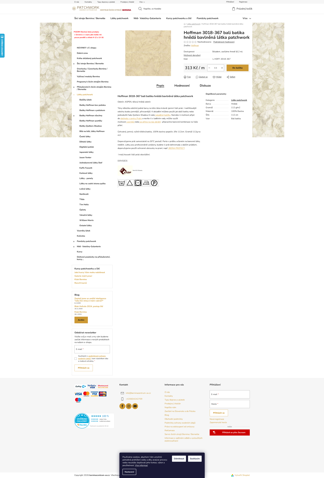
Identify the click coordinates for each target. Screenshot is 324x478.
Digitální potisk (86, 147)
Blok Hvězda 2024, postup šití (88, 306)
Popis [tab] (160, 86)
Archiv (81, 320)
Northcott (83, 194)
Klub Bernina (80, 279)
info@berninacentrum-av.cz (138, 393)
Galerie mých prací (83, 276)
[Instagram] (129, 406)
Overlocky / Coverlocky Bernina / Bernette (92, 70)
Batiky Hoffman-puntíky (90, 120)
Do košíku (237, 67)
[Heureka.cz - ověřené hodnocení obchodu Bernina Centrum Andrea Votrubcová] (94, 420)
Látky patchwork (85, 94)
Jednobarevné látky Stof (90, 162)
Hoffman (195, 45)
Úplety (82, 209)
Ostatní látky (85, 225)
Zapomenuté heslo (218, 422)
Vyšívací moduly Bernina (88, 76)
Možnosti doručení (192, 55)
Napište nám (170, 407)
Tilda (81, 199)
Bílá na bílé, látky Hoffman (92, 131)
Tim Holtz (84, 204)
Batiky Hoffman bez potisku (92, 105)
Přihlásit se (83, 368)
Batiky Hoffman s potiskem (92, 110)
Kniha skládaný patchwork (89, 58)
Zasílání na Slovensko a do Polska (180, 411)
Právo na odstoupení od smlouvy (179, 426)
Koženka (81, 236)
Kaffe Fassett (85, 168)
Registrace (243, 2)
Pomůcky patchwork (86, 241)
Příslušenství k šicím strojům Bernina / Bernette (94, 88)
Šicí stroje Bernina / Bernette (90, 63)
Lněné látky (84, 189)
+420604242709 (134, 398)
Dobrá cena (82, 53)
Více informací (141, 465)
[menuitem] (90, 18)
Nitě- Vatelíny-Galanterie (89, 246)
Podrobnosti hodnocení (224, 42)
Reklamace (170, 430)
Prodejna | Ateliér (127, 2)
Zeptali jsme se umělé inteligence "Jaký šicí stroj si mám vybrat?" (90, 299)
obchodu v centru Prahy (131, 118)
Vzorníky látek (83, 230)
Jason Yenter (85, 157)
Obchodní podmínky (174, 419)
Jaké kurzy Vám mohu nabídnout (89, 272)
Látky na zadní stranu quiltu (92, 183)
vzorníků (130, 122)
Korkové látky (85, 173)
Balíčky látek (85, 99)
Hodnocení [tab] (182, 86)
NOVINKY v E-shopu (86, 47)
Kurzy (79, 251)
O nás (76, 2)
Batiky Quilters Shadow (90, 126)
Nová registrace (217, 419)
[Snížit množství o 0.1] (209, 68)
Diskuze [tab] (205, 86)
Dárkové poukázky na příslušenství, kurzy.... (93, 258)
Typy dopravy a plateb (106, 2)
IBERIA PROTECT (176, 148)
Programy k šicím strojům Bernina (92, 81)
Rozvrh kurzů (80, 283)
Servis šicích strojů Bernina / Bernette (182, 434)
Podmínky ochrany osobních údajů (180, 422)
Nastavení (129, 471)
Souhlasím (195, 458)
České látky (84, 136)
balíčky (167, 115)
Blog (167, 415)
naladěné (159, 115)
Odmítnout (179, 458)
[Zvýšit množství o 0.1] (222, 68)
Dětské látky (85, 141)
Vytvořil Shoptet (242, 475)
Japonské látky (86, 152)
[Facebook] (122, 406)
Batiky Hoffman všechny (90, 115)
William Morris (86, 220)
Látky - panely (86, 178)
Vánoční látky (85, 215)
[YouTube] (135, 406)
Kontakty (88, 2)
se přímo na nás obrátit (150, 122)
